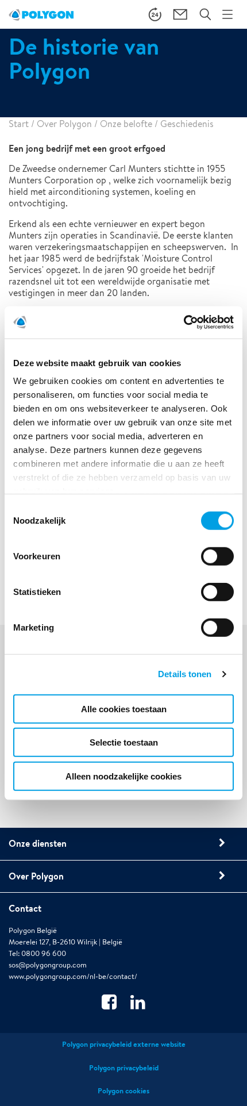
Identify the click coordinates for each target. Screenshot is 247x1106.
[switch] (217, 564)
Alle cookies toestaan (124, 708)
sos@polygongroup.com (48, 965)
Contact (25, 908)
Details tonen (184, 674)
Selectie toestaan (124, 742)
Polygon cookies (123, 1091)
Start (19, 124)
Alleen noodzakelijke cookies (123, 776)
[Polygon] (41, 14)
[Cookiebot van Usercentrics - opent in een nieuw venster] (183, 322)
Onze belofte (126, 124)
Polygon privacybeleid (124, 1068)
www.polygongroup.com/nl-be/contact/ (73, 976)
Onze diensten (38, 843)
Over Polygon (64, 124)
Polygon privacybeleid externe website (124, 1044)
